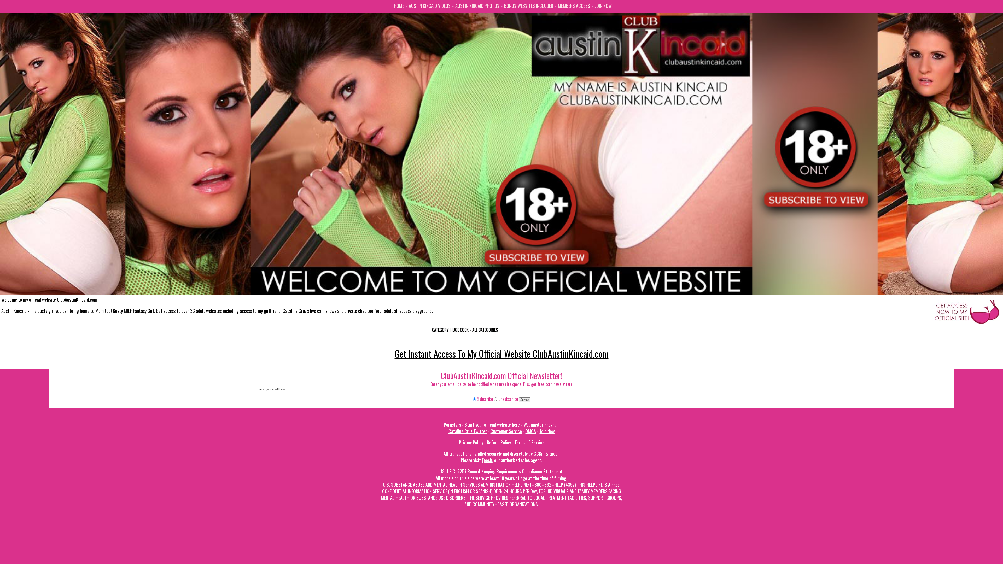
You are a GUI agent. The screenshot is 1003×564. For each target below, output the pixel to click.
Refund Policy (499, 442)
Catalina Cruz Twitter (467, 431)
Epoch (554, 453)
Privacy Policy (471, 442)
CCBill (539, 453)
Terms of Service (529, 442)
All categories (485, 330)
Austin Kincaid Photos (477, 5)
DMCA (531, 431)
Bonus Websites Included (528, 5)
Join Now (603, 5)
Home (399, 5)
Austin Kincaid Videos (430, 5)
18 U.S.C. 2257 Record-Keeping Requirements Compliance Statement (501, 471)
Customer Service (506, 431)
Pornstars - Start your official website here (482, 424)
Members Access (574, 5)
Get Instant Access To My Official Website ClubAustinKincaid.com (502, 353)
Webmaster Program (541, 424)
